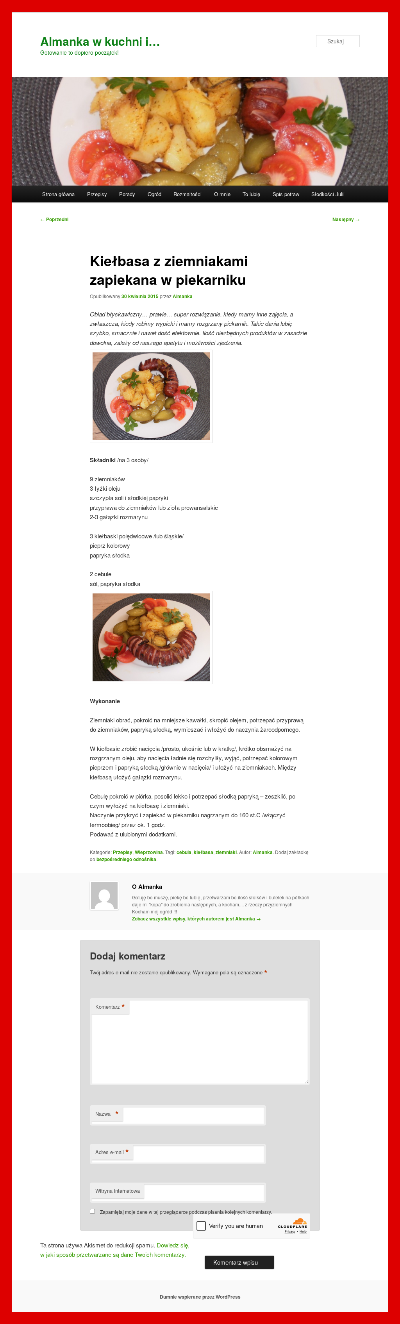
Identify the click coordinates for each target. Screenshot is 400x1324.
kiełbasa (203, 852)
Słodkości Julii (328, 194)
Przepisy (97, 194)
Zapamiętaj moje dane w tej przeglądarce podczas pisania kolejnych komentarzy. (186, 1211)
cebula (184, 852)
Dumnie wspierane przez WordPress (200, 1296)
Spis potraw (286, 194)
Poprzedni (54, 219)
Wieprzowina (149, 852)
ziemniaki (226, 852)
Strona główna (58, 194)
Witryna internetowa (117, 1190)
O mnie (222, 194)
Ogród (154, 194)
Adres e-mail (112, 1152)
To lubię (251, 194)
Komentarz (110, 1007)
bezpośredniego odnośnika (126, 859)
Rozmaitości (187, 194)
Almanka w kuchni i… (100, 40)
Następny (346, 219)
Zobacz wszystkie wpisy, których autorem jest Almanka (196, 918)
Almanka (183, 296)
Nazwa (107, 1114)
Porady (127, 194)
